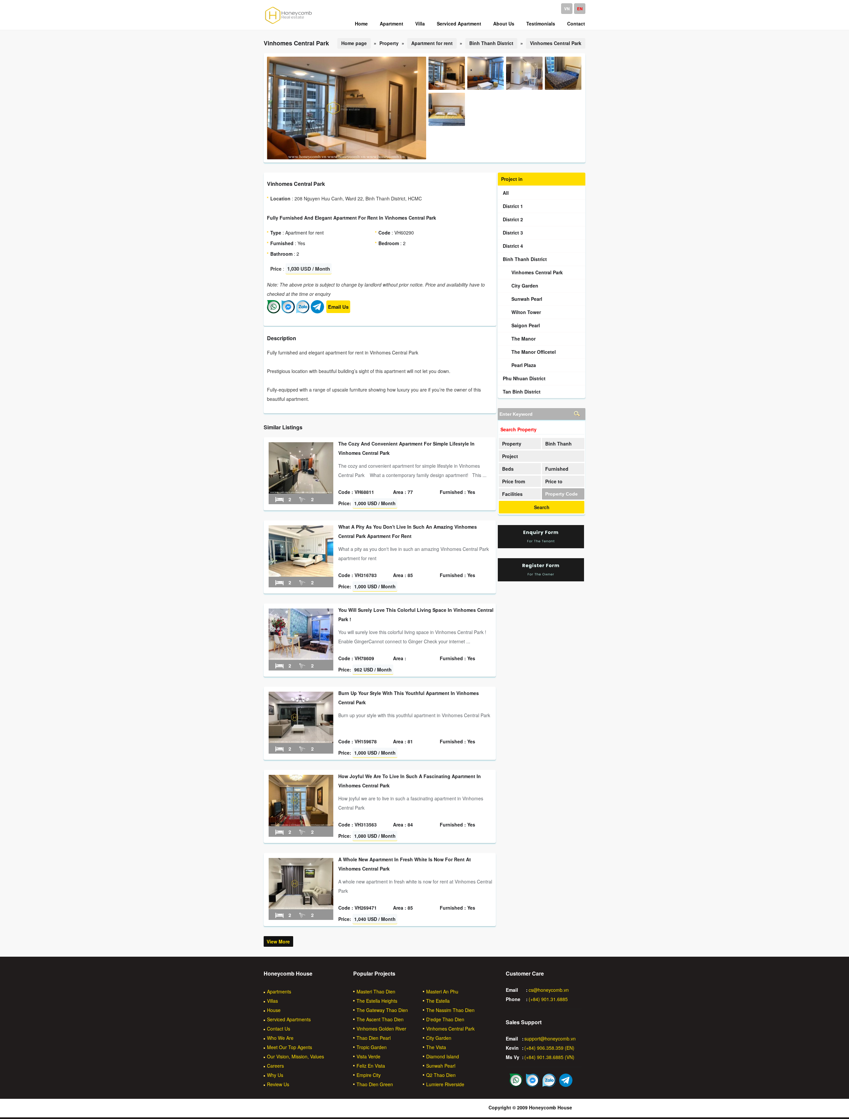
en (580, 9)
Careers (275, 1065)
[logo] (288, 23)
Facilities (512, 494)
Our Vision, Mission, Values (295, 1056)
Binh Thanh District (491, 43)
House (274, 1010)
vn (567, 9)
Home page (354, 43)
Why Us (275, 1075)
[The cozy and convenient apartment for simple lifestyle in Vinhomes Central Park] (301, 491)
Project (510, 456)
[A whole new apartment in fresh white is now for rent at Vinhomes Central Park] (301, 907)
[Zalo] (302, 311)
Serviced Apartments (289, 1019)
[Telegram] (317, 311)
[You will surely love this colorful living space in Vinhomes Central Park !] (301, 658)
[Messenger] (288, 311)
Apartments (279, 991)
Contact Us (278, 1028)
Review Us (278, 1084)
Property (511, 443)
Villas (272, 1000)
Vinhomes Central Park (555, 43)
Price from (513, 481)
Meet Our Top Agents (289, 1047)
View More (278, 941)
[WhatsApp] (273, 311)
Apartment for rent (432, 43)
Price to (553, 481)
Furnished (556, 468)
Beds (508, 468)
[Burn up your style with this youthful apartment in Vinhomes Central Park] (301, 741)
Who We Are (280, 1038)
